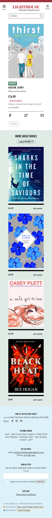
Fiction (14, 123)
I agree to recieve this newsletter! (22, 482)
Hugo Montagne (24, 510)
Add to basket (37, 209)
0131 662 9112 (29, 455)
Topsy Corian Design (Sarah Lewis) (30, 507)
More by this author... (17, 91)
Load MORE (26, 141)
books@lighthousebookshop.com (29, 452)
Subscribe (40, 482)
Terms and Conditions (26, 494)
